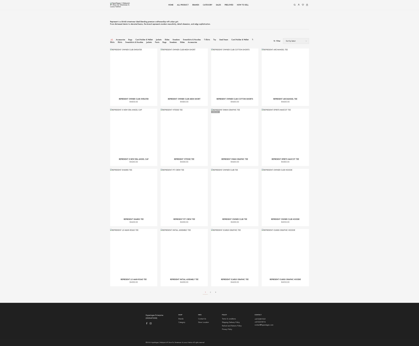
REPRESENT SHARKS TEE (134, 219)
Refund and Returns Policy (232, 326)
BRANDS (195, 5)
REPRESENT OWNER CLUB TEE (234, 219)
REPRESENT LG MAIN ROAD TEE (134, 279)
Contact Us (202, 319)
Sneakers (176, 39)
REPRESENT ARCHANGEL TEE (285, 99)
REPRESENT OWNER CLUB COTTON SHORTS (235, 99)
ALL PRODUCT (183, 5)
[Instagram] (151, 323)
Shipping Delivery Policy (231, 322)
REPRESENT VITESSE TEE (184, 159)
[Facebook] (147, 323)
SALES (218, 5)
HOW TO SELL (243, 5)
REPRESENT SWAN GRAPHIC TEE (235, 159)
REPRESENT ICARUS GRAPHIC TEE (235, 279)
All (112, 39)
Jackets (158, 39)
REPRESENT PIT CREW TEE (184, 219)
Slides (167, 39)
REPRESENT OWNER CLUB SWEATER (134, 99)
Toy (214, 39)
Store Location (203, 322)
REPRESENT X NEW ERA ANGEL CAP (134, 159)
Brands (181, 319)
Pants (157, 42)
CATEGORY (207, 5)
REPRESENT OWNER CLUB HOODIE (285, 219)
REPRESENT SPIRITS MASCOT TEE (285, 159)
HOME (170, 5)
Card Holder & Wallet (144, 39)
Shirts (120, 42)
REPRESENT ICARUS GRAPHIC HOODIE (285, 279)
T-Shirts (207, 39)
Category (181, 322)
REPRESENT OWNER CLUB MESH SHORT (184, 99)
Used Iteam (223, 39)
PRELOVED (229, 5)
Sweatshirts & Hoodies (192, 39)
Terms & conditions (229, 319)
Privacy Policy (227, 329)
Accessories (120, 39)
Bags (130, 39)
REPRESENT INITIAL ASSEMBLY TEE (184, 279)
